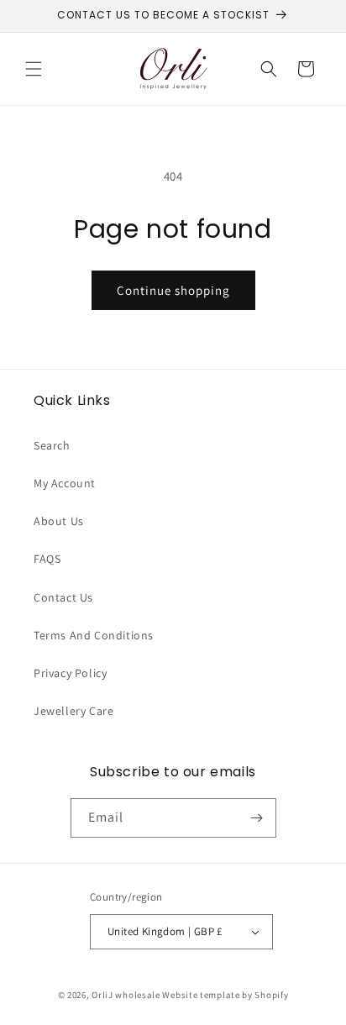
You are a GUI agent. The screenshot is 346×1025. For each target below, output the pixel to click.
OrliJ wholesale (126, 995)
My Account (65, 483)
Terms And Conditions (94, 635)
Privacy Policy (70, 673)
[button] (33, 68)
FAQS (47, 558)
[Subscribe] (257, 818)
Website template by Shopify (225, 995)
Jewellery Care (73, 710)
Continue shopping (173, 290)
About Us (59, 520)
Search (52, 445)
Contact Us (63, 597)
